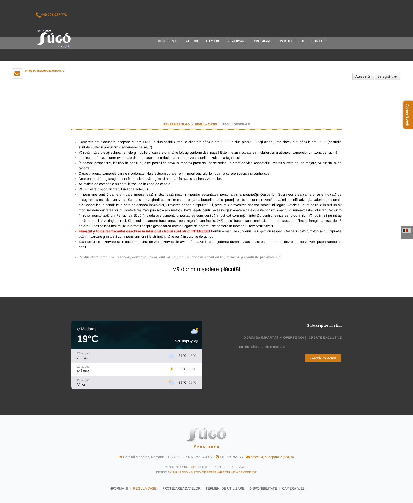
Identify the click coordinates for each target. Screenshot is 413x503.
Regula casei (206, 124)
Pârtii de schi (292, 41)
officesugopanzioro (44, 70)
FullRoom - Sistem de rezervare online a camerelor (214, 472)
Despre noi (168, 41)
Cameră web (293, 488)
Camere (213, 41)
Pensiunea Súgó (176, 124)
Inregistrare (387, 76)
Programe (263, 41)
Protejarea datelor (181, 488)
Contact (319, 41)
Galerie (192, 41)
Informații (118, 488)
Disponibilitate (263, 488)
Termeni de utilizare (225, 488)
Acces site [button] (363, 76)
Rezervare (236, 41)
